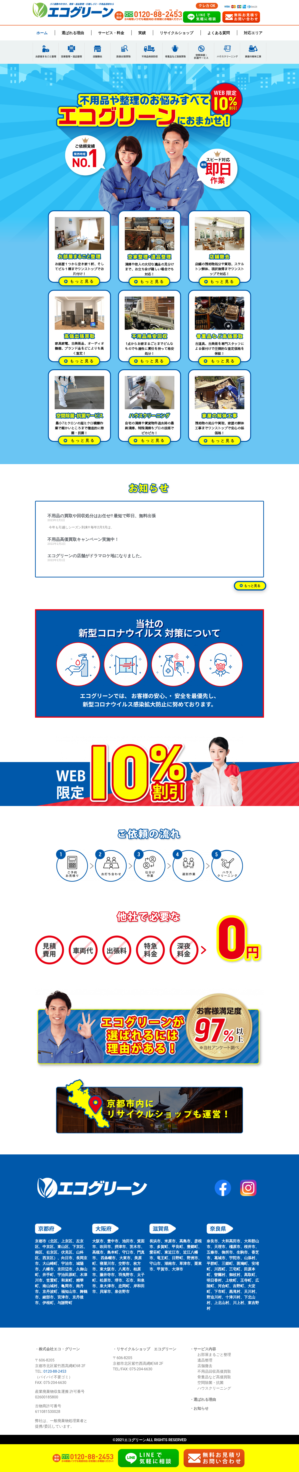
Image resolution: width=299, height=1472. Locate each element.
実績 (142, 33)
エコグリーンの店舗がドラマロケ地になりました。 (95, 555)
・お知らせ (199, 1408)
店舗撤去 (204, 1366)
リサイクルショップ (176, 33)
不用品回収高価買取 (214, 1371)
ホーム (42, 33)
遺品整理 (204, 1360)
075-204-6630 (140, 1369)
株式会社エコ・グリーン (59, 1349)
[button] (219, 441)
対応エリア (253, 33)
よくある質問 (218, 33)
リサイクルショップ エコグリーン (146, 1349)
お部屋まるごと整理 (214, 1354)
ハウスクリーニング (214, 1388)
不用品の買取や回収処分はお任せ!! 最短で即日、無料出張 (101, 515)
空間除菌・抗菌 (210, 1382)
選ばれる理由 (73, 33)
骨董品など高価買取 (214, 1377)
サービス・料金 (111, 33)
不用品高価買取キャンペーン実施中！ (83, 539)
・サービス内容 (203, 1349)
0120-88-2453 (54, 1371)
